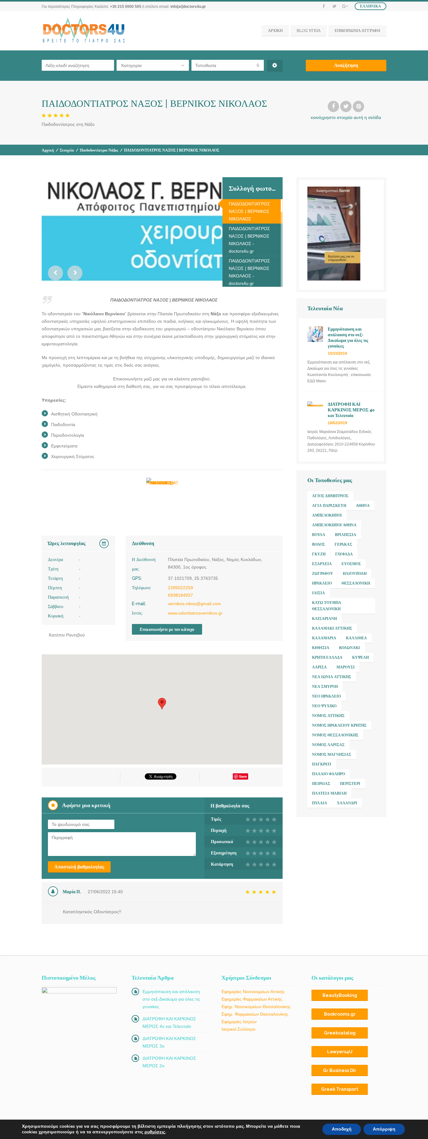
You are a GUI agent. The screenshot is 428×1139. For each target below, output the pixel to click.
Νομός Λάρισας (328, 745)
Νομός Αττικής (328, 716)
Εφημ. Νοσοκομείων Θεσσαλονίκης (256, 1006)
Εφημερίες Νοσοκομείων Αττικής (253, 991)
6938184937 (180, 595)
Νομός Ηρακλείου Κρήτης (339, 725)
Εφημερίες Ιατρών (239, 1021)
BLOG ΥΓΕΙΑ (309, 30)
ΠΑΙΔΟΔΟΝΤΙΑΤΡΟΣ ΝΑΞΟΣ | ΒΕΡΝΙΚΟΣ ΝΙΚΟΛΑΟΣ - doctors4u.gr (249, 240)
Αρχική (48, 150)
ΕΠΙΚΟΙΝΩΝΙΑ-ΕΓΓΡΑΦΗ (357, 30)
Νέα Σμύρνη (325, 686)
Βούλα (318, 535)
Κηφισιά (320, 648)
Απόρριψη (384, 1129)
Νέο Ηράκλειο (326, 696)
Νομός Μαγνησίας (331, 754)
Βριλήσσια (345, 535)
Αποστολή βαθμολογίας (79, 867)
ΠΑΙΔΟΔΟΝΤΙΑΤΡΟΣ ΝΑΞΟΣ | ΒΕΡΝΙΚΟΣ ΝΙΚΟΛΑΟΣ (249, 211)
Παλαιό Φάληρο (328, 774)
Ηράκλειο (322, 583)
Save (243, 776)
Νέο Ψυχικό (324, 706)
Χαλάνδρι (347, 803)
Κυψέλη (360, 657)
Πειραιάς (321, 783)
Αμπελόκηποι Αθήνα (334, 525)
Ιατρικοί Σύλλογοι (238, 1029)
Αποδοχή (342, 1129)
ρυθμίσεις (154, 1132)
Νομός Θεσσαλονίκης (335, 735)
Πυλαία (319, 803)
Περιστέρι (350, 783)
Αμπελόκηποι (327, 515)
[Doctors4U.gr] (85, 30)
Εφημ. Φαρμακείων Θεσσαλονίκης (255, 1014)
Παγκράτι (321, 764)
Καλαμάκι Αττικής (332, 628)
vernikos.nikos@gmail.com (194, 603)
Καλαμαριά (324, 638)
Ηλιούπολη (355, 573)
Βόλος (318, 544)
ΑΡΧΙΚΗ (275, 30)
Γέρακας (343, 544)
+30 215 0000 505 (125, 6)
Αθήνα (363, 505)
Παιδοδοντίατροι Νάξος (99, 150)
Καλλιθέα (356, 638)
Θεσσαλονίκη (356, 583)
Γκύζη (319, 554)
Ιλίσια (318, 593)
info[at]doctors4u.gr (188, 6)
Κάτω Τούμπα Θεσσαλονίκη (326, 605)
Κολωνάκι (349, 648)
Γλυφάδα (344, 554)
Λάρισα (319, 667)
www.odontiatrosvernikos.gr (195, 613)
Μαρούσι (346, 667)
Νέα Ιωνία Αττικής (331, 677)
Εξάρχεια (322, 564)
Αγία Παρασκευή (329, 505)
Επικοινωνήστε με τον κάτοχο (167, 629)
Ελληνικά (370, 6)
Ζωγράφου (322, 573)
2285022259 (180, 587)
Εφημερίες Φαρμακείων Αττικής (252, 999)
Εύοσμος (351, 564)
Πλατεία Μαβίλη (329, 793)
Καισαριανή (324, 618)
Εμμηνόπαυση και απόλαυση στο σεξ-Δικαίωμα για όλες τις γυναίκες (171, 999)
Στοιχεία (67, 150)
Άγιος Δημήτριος (330, 496)
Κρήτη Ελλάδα (327, 657)
